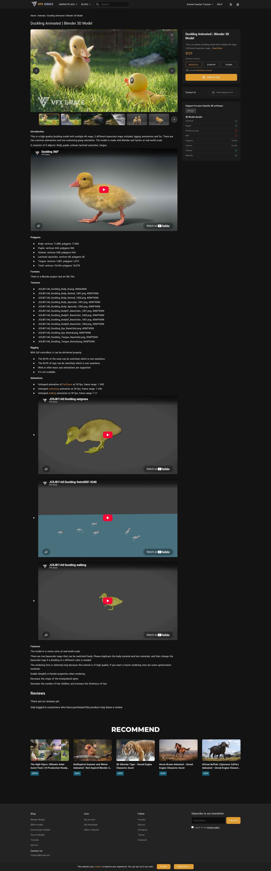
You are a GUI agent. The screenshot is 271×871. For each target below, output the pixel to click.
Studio (229, 64)
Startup (211, 64)
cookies (97, 866)
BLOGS (84, 4)
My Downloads (91, 824)
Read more (182, 866)
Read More (217, 48)
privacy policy (213, 827)
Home (33, 15)
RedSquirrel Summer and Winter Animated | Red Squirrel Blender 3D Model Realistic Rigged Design (92, 768)
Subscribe (233, 820)
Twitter (141, 834)
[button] (36, 70)
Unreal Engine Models (40, 829)
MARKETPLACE (67, 4)
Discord (141, 824)
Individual (194, 64)
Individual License (204, 70)
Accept (163, 866)
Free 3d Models (37, 834)
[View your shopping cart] (230, 4)
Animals (41, 15)
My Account (89, 819)
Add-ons (34, 845)
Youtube (142, 819)
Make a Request (91, 829)
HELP (219, 4)
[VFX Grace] (42, 4)
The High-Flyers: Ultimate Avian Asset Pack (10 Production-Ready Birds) (48, 768)
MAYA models (36, 824)
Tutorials (34, 840)
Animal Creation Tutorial (198, 4)
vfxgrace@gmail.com (224, 92)
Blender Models (37, 819)
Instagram (142, 829)
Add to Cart (213, 77)
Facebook (142, 840)
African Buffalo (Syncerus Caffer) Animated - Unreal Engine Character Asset (221, 768)
